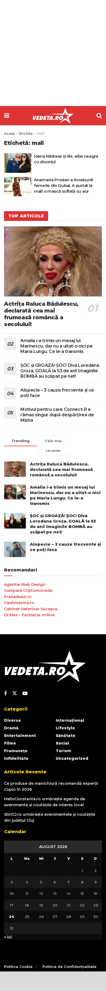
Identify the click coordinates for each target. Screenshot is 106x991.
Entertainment (20, 735)
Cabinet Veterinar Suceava (30, 609)
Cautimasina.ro (19, 602)
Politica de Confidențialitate (69, 966)
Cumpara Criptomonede (28, 590)
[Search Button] (99, 115)
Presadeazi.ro (18, 596)
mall (41, 134)
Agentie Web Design (24, 584)
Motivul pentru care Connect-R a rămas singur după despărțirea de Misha (57, 415)
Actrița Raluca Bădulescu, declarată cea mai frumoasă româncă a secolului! (41, 314)
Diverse (12, 720)
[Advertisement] (53, 53)
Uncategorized (72, 758)
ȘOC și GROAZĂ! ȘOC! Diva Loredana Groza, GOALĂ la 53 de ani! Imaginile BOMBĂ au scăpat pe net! (59, 371)
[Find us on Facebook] (5, 693)
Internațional (70, 720)
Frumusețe (15, 750)
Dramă (11, 728)
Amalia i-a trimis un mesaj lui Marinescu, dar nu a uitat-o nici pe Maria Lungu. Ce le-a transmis (56, 346)
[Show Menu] (6, 115)
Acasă (9, 134)
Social (62, 743)
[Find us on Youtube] (25, 693)
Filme (10, 743)
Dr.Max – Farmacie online (29, 614)
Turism (63, 750)
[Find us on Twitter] (14, 693)
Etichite (26, 134)
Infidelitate (16, 758)
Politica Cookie (18, 966)
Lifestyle (65, 728)
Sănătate (65, 735)
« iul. (8, 936)
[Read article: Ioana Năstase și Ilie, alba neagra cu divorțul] (17, 163)
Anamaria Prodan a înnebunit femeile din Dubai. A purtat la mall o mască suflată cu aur (63, 185)
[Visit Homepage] (53, 116)
